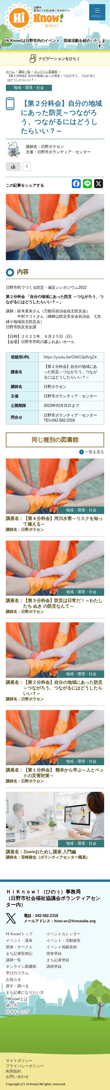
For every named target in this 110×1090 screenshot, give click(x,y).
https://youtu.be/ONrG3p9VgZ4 (70, 357)
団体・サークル (19, 947)
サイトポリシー (19, 1060)
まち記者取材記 (19, 953)
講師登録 (54, 966)
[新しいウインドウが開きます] (15, 920)
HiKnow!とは (17, 999)
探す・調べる (17, 986)
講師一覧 (24, 71)
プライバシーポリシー (25, 1066)
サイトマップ (17, 1011)
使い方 (11, 1005)
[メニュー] (97, 12)
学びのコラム (17, 973)
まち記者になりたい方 (25, 992)
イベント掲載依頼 (61, 947)
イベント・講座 (19, 940)
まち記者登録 (57, 960)
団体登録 (54, 953)
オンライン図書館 (45, 71)
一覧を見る (94, 452)
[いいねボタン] (13, 166)
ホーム (10, 71)
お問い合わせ (17, 1076)
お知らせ (13, 979)
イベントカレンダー (63, 934)
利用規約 (13, 1071)
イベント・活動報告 (63, 940)
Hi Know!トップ (19, 934)
